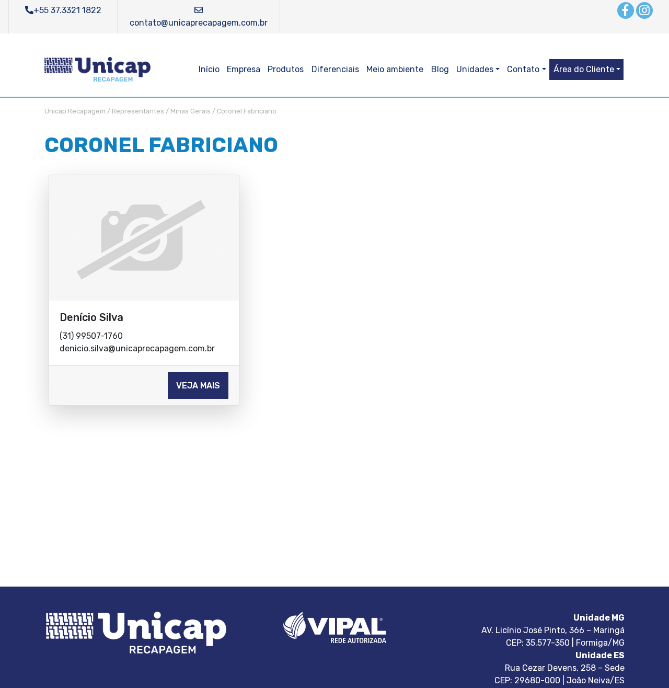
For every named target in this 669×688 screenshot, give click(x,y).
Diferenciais (335, 69)
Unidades (474, 69)
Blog (440, 69)
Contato (523, 69)
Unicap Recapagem (75, 111)
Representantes (138, 111)
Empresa (243, 69)
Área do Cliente (583, 69)
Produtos (286, 69)
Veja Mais (198, 386)
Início (209, 69)
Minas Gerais (190, 111)
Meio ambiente (394, 69)
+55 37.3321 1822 (67, 10)
